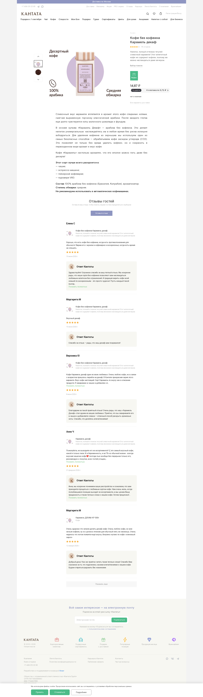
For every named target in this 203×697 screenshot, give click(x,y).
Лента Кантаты (150, 6)
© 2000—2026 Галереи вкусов (29, 645)
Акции (109, 6)
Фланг (61, 671)
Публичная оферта (95, 662)
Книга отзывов (30, 662)
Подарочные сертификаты (81, 645)
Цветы (121, 19)
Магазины (100, 6)
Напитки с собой (159, 19)
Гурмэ (96, 19)
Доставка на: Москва (101, 2)
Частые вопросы (122, 662)
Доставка (90, 6)
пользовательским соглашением (102, 629)
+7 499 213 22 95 (28, 6)
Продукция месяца (149, 644)
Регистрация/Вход (173, 13)
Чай (46, 19)
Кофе (53, 19)
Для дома (131, 19)
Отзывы (129, 6)
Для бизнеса (176, 19)
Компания (28, 658)
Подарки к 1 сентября (31, 19)
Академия (143, 19)
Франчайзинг (176, 6)
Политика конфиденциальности (62, 662)
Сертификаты (108, 19)
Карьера (138, 6)
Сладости (63, 19)
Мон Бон (75, 19)
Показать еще (101, 584)
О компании (164, 6)
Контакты (119, 658)
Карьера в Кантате (95, 658)
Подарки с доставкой (103, 645)
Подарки (86, 19)
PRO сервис (119, 6)
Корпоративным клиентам (56, 645)
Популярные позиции (125, 645)
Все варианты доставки (140, 103)
